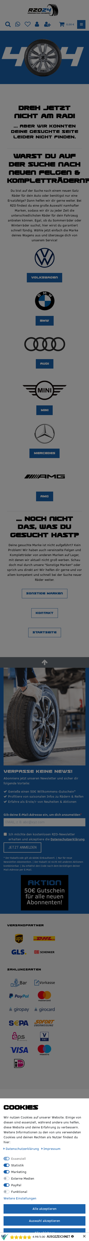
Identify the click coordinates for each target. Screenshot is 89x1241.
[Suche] (8, 24)
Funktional (19, 1191)
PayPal (16, 1185)
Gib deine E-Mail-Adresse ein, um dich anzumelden (42, 814)
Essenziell (18, 1158)
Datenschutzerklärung (67, 839)
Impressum (52, 1148)
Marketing (18, 1171)
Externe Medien (22, 1178)
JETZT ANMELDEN (22, 847)
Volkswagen (44, 277)
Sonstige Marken (44, 593)
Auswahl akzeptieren (44, 1220)
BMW (44, 320)
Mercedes (44, 453)
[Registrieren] (47, 24)
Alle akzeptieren (44, 1208)
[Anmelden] (37, 24)
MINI (44, 410)
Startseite (44, 632)
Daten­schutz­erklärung (23, 1148)
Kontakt (44, 613)
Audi (44, 363)
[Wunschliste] (27, 24)
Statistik (17, 1165)
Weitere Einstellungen (20, 1198)
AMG (44, 496)
